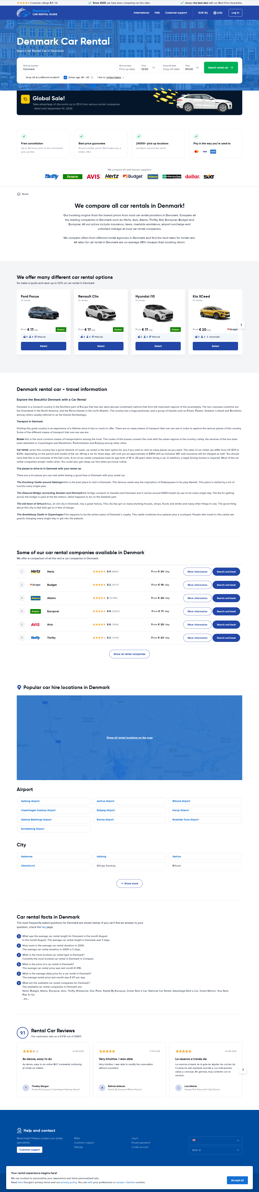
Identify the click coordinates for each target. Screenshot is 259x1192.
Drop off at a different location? (42, 77)
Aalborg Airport (30, 801)
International (141, 13)
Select (43, 346)
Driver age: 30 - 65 (79, 77)
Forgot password (141, 1142)
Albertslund (28, 866)
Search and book (226, 571)
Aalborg (101, 856)
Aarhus (176, 856)
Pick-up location (31, 65)
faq (44, 927)
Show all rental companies (129, 654)
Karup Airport (180, 810)
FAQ (157, 13)
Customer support (176, 13)
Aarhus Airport (105, 801)
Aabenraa (26, 856)
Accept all (237, 1180)
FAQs (77, 1138)
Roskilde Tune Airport (185, 820)
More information (197, 571)
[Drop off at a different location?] (22, 77)
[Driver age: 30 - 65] (65, 77)
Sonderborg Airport (32, 829)
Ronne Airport (105, 820)
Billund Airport (181, 801)
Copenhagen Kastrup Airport (38, 810)
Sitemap (78, 1147)
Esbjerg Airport (106, 810)
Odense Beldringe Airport (36, 820)
